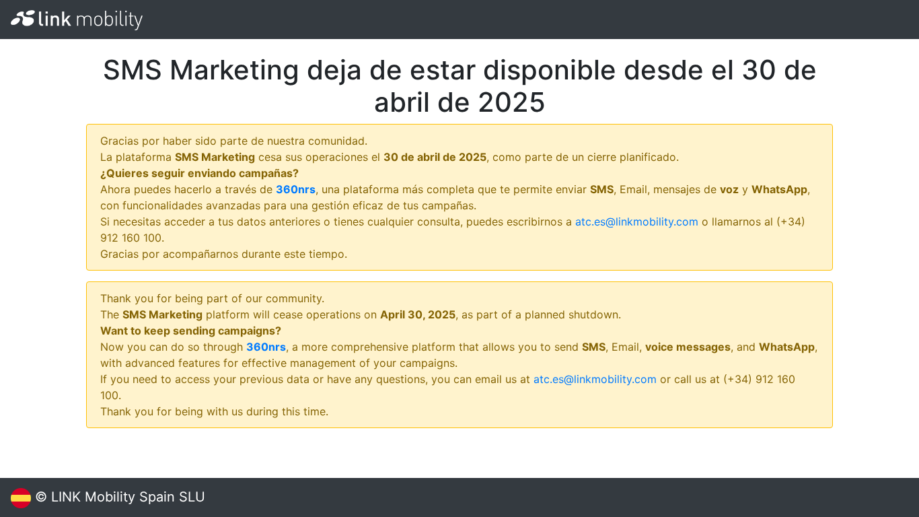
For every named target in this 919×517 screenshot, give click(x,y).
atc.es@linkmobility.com (636, 221)
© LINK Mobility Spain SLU (118, 497)
